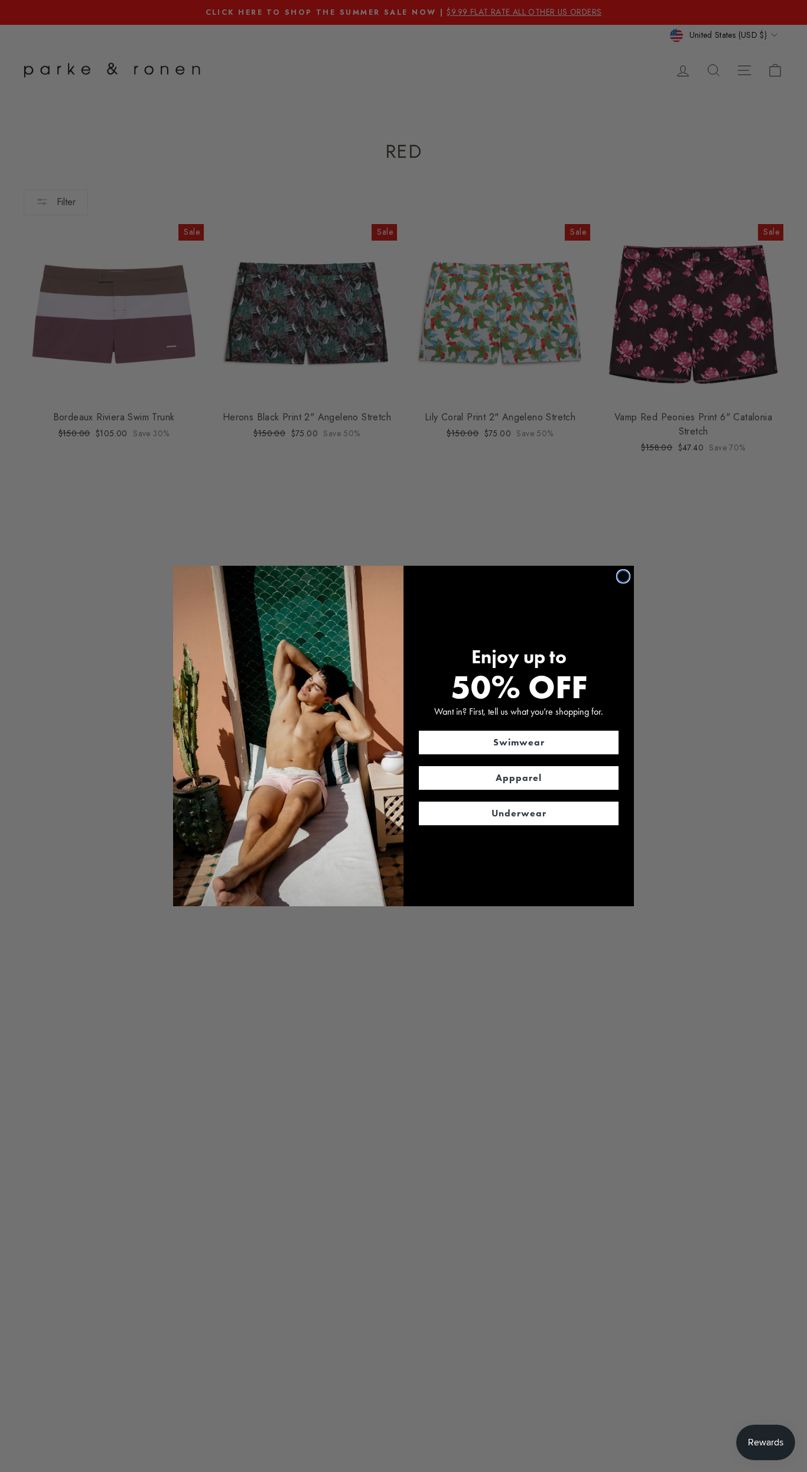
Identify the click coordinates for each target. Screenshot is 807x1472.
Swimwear (519, 742)
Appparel (519, 777)
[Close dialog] (623, 576)
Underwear (519, 813)
